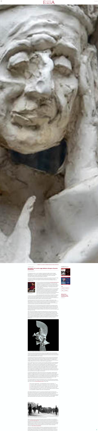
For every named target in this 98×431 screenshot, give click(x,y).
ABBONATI (63, 297)
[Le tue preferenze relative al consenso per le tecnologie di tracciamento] (96, 429)
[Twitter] (66, 266)
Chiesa (36, 264)
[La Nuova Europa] (49, 2)
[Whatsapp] (67, 266)
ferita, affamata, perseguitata (36, 425)
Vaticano (66, 290)
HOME (29, 264)
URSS (62, 290)
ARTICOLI (31, 264)
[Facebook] (65, 266)
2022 (33, 264)
